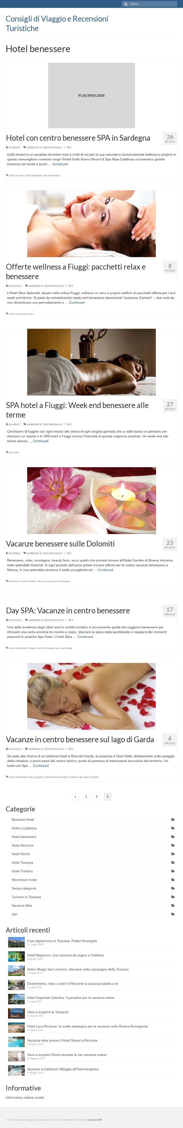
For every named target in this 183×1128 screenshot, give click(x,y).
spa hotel (14, 452)
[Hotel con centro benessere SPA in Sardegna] (91, 95)
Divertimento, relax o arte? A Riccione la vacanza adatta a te (72, 983)
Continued (60, 164)
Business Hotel (23, 819)
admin (15, 147)
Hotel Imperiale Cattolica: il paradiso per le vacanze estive (70, 998)
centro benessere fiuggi (22, 648)
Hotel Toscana (22, 862)
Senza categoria (24, 888)
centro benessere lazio (21, 313)
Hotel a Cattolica (24, 828)
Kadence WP (94, 1119)
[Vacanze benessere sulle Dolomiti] (91, 500)
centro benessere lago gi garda (26, 777)
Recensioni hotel (24, 880)
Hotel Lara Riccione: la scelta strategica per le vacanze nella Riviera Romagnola (87, 1026)
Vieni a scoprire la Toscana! (48, 1012)
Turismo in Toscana (26, 897)
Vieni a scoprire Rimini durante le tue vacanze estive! (67, 1055)
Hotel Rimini (21, 854)
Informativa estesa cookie (25, 1097)
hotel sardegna (33, 175)
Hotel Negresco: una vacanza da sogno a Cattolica (65, 955)
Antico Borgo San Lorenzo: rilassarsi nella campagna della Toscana (78, 969)
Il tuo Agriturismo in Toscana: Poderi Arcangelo (62, 941)
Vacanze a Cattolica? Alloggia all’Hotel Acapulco (63, 1069)
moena (41, 581)
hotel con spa (16, 175)
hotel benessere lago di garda (61, 777)
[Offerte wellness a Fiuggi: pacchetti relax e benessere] (91, 223)
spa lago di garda (88, 777)
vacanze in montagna (58, 581)
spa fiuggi (66, 648)
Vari (14, 914)
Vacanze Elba (22, 905)
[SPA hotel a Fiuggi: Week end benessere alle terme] (91, 362)
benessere (14, 581)
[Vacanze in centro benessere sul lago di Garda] (91, 696)
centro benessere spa (48, 648)
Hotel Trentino (22, 871)
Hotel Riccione (22, 845)
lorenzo (16, 285)
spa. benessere (51, 175)
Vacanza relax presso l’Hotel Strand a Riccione (62, 1040)
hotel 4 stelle (29, 581)
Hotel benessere (52, 147)
